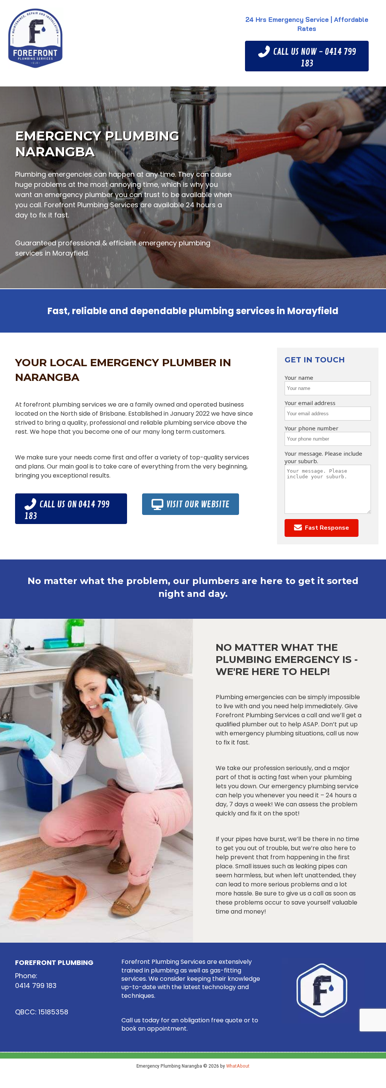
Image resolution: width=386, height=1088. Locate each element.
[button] (321, 528)
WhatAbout (238, 1066)
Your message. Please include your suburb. (323, 457)
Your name (299, 377)
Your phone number (312, 428)
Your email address (310, 403)
